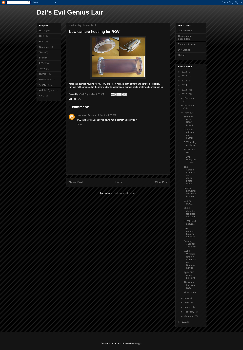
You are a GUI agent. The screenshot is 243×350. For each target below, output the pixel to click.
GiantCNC (44, 84)
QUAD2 (43, 74)
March (188, 307)
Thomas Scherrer (187, 44)
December (189, 98)
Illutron (181, 55)
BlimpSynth (45, 79)
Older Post (161, 182)
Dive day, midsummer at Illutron (189, 133)
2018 (185, 71)
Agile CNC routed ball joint (189, 275)
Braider (43, 57)
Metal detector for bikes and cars (189, 212)
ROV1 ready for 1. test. (190, 159)
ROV (79, 99)
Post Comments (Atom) (125, 193)
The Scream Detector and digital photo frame (189, 175)
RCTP (42, 30)
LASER (43, 63)
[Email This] (112, 94)
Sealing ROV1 (188, 202)
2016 (185, 76)
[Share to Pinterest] (125, 94)
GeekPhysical (185, 30)
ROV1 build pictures (190, 222)
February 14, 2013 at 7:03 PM (101, 115)
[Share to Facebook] (121, 94)
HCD (41, 36)
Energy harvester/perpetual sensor (190, 192)
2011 (184, 321)
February (189, 311)
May (187, 298)
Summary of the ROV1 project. (189, 120)
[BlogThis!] (115, 94)
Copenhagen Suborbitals (185, 37)
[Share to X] (118, 94)
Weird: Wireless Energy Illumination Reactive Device (190, 259)
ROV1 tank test (189, 151)
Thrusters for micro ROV (190, 285)
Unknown (81, 115)
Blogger (138, 343)
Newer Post (76, 182)
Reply (79, 124)
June (187, 112)
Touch (42, 68)
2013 (185, 89)
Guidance (44, 47)
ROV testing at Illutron (190, 143)
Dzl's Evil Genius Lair (70, 12)
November (189, 105)
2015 (185, 80)
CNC (41, 95)
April (187, 302)
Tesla (42, 52)
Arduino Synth (46, 90)
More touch (190, 292)
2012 (185, 94)
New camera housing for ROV (189, 232)
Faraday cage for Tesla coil (190, 244)
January (189, 316)
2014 (185, 85)
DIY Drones (184, 49)
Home (118, 182)
